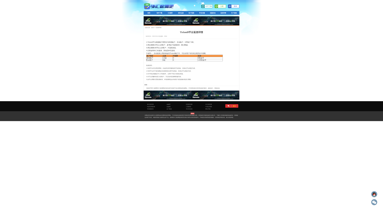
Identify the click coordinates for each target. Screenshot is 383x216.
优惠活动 (213, 13)
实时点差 (181, 13)
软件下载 (159, 13)
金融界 (168, 104)
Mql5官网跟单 (151, 106)
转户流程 (191, 13)
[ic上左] (168, 20)
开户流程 (234, 13)
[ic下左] (168, 95)
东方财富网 (208, 104)
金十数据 (169, 109)
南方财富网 (150, 104)
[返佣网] (159, 6)
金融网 (168, 106)
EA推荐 (170, 13)
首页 (149, 13)
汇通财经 (188, 106)
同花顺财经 (150, 109)
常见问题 (202, 13)
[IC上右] (215, 20)
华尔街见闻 (189, 109)
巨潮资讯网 (189, 104)
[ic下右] (215, 95)
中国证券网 (208, 106)
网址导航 (208, 109)
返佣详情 (223, 13)
